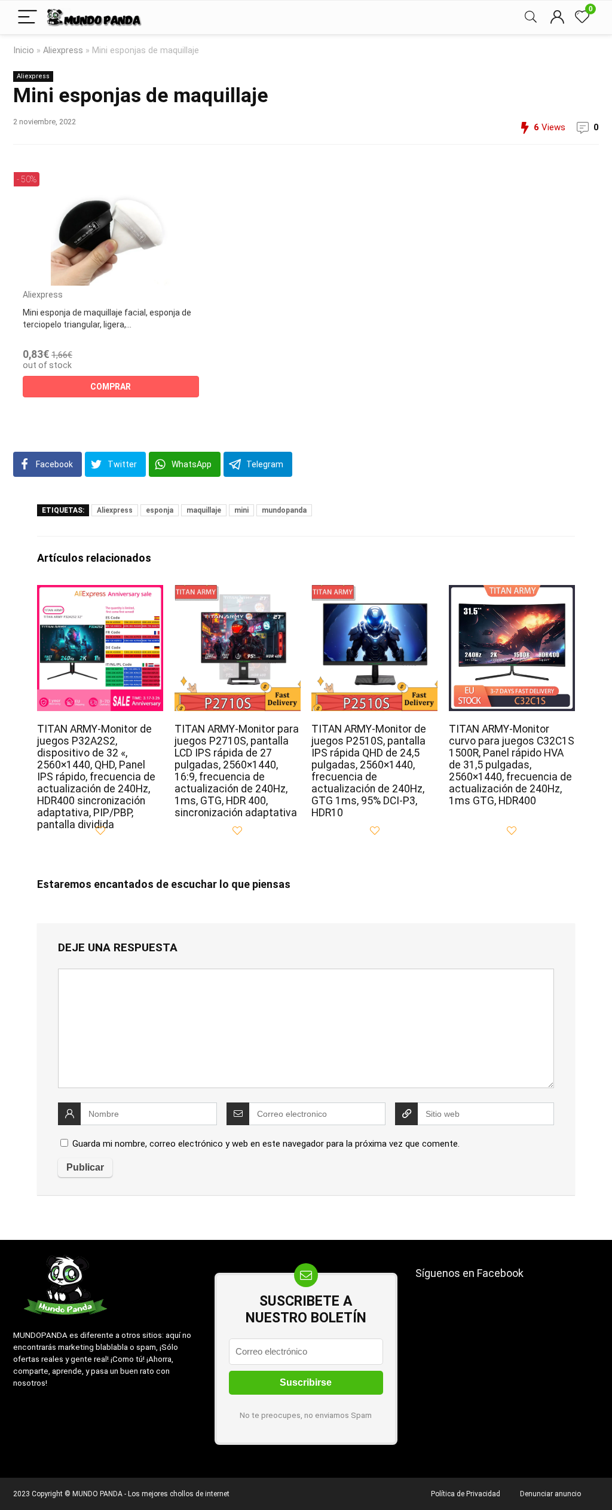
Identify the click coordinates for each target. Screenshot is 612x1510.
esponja (159, 510)
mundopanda (284, 510)
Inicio (23, 50)
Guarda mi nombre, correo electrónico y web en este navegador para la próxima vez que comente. (266, 1143)
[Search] (530, 17)
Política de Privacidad (465, 1494)
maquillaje (203, 510)
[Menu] (27, 17)
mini (241, 510)
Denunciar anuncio (550, 1494)
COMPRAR (110, 386)
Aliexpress (63, 50)
